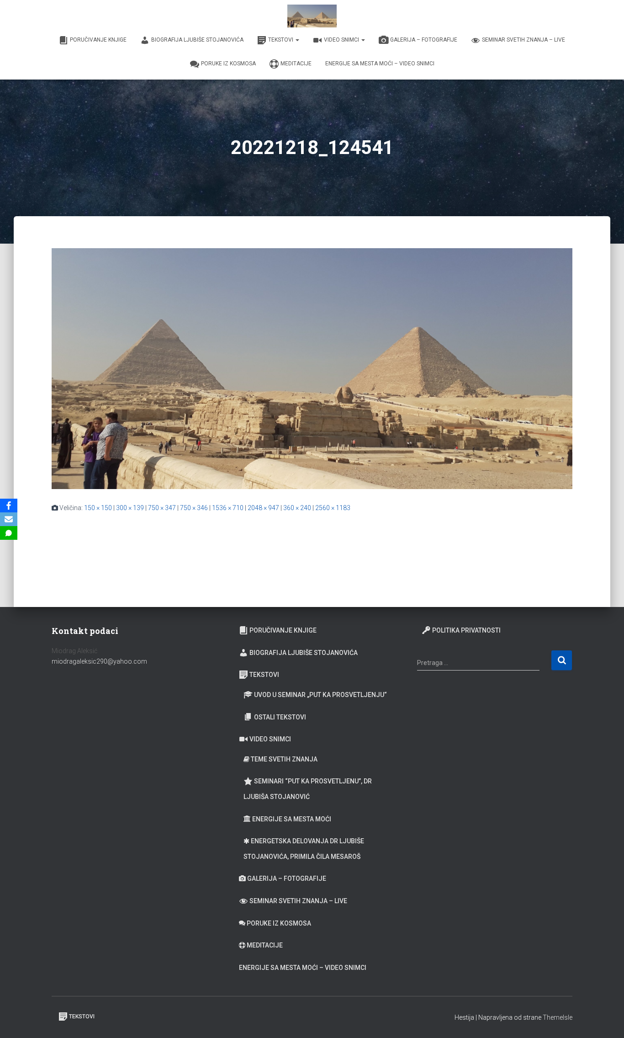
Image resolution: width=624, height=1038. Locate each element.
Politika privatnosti (466, 630)
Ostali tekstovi (280, 717)
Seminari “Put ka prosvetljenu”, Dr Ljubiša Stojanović (307, 788)
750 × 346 (194, 507)
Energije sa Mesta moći (291, 819)
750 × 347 (162, 507)
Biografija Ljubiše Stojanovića (197, 40)
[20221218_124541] (312, 368)
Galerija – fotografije (423, 40)
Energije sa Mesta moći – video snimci (379, 63)
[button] (297, 40)
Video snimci (342, 40)
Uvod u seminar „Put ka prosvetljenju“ (320, 694)
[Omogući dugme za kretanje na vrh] (606, 1019)
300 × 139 (130, 507)
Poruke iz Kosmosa (228, 63)
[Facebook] (8, 505)
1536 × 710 (227, 507)
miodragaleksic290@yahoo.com (100, 661)
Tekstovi (281, 40)
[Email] (8, 519)
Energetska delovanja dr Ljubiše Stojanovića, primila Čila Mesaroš (303, 848)
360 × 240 (297, 507)
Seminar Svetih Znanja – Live (523, 40)
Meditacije (296, 63)
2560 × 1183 (332, 507)
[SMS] (8, 533)
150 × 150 (98, 507)
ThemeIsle (557, 1017)
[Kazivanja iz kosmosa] (312, 16)
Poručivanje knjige (98, 40)
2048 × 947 (263, 507)
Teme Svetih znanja (284, 759)
